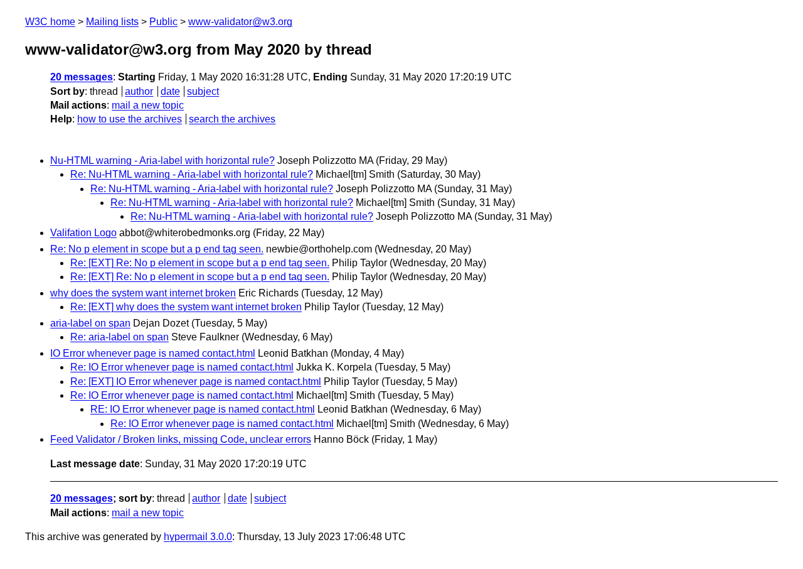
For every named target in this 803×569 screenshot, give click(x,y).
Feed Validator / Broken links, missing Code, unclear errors (180, 439)
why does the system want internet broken (143, 293)
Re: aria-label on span (119, 337)
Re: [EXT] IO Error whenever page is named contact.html (195, 381)
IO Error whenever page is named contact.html (152, 353)
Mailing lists (112, 21)
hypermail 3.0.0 (198, 536)
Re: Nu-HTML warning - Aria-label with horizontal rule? (191, 174)
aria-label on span (90, 323)
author (139, 91)
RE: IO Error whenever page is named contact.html (202, 409)
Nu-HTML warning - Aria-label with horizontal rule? (162, 160)
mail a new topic (148, 105)
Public (163, 21)
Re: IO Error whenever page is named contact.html (182, 367)
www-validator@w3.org (240, 21)
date (170, 91)
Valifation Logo (83, 232)
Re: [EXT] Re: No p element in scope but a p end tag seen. (199, 262)
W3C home (50, 21)
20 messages (81, 77)
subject (203, 91)
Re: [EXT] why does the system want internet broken (186, 306)
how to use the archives (129, 119)
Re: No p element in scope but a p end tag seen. (156, 249)
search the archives (232, 119)
